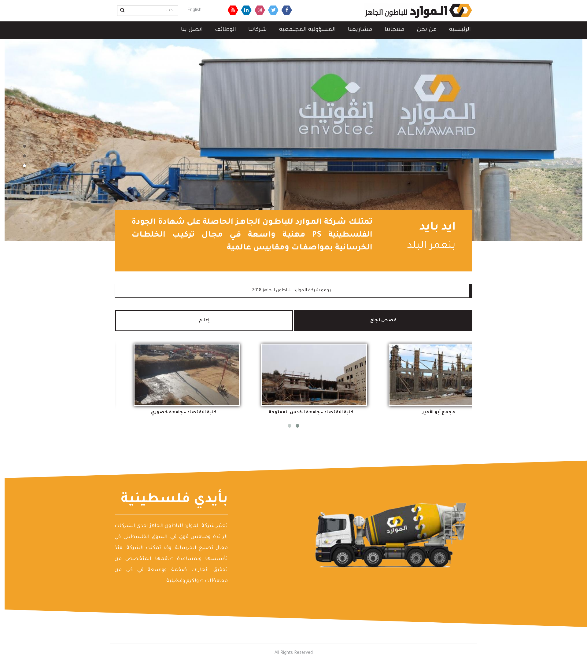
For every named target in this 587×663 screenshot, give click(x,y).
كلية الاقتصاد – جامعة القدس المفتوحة (311, 412)
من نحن (427, 30)
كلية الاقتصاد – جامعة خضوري (183, 412)
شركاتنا (257, 30)
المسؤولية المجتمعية (307, 30)
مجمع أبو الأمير (438, 412)
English (194, 10)
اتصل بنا (192, 30)
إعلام (204, 320)
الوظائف (225, 30)
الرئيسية (460, 30)
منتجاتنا (394, 30)
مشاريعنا (360, 30)
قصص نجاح (371, 320)
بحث (122, 10)
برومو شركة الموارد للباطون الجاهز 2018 (292, 290)
